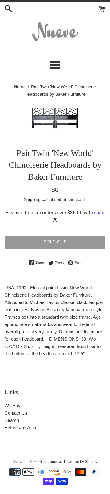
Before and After (21, 427)
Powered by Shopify (80, 461)
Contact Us (16, 412)
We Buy (12, 405)
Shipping (32, 199)
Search (12, 420)
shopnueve (53, 461)
